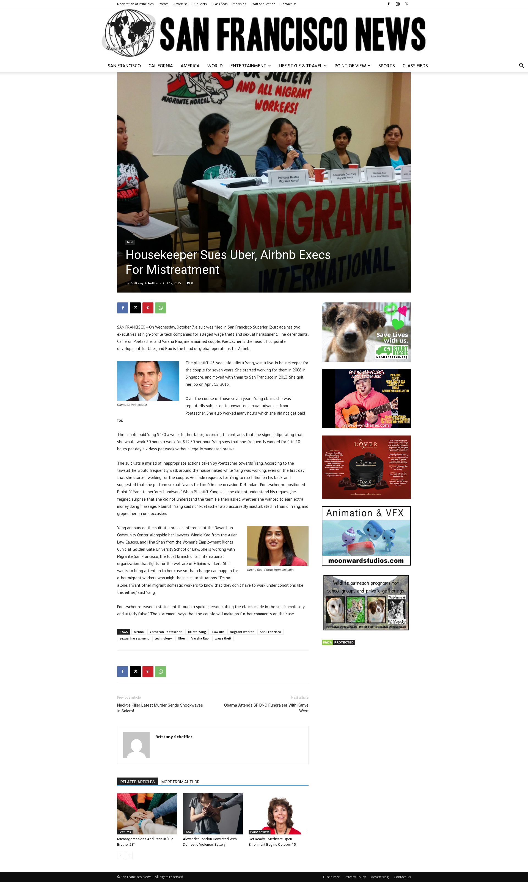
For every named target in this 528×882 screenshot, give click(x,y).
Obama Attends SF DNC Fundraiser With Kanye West (266, 708)
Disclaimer (331, 877)
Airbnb (139, 632)
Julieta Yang (197, 632)
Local (130, 242)
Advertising (380, 877)
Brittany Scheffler (144, 283)
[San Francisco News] (264, 33)
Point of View (350, 65)
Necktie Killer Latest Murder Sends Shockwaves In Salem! (160, 708)
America (190, 65)
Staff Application (263, 4)
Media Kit (239, 4)
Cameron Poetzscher (166, 632)
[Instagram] (398, 4)
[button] (521, 66)
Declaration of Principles (135, 4)
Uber (181, 638)
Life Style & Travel (300, 65)
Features (125, 832)
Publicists (200, 4)
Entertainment (248, 65)
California (160, 65)
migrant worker (242, 632)
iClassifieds (219, 4)
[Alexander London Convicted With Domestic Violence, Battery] (213, 813)
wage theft (223, 638)
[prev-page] (120, 855)
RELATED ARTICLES (137, 782)
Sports (386, 65)
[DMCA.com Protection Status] (338, 644)
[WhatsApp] (160, 307)
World (215, 65)
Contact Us (288, 4)
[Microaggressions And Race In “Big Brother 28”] (147, 813)
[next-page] (129, 855)
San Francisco (124, 65)
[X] (407, 4)
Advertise (181, 4)
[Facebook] (388, 4)
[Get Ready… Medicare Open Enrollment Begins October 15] (279, 813)
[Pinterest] (147, 307)
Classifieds (415, 65)
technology (163, 638)
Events (163, 4)
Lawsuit (218, 632)
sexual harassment (134, 638)
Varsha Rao (200, 638)
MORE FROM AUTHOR (180, 782)
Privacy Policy (355, 877)
